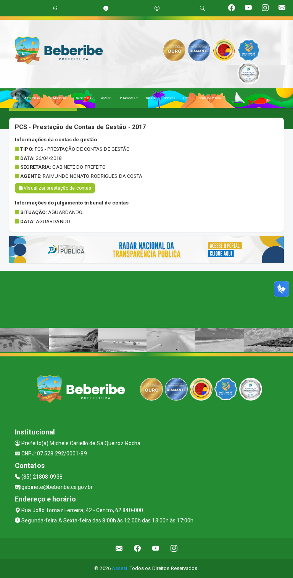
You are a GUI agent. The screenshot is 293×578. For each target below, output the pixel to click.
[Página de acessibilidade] (157, 8)
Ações (105, 98)
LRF (186, 98)
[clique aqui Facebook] (137, 548)
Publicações (128, 98)
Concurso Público (210, 98)
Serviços (169, 98)
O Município (58, 98)
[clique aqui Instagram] (174, 548)
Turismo (150, 98)
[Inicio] (15, 98)
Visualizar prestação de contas (57, 188)
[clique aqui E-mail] (119, 548)
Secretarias (84, 98)
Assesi (119, 568)
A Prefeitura (32, 98)
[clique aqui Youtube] (156, 548)
